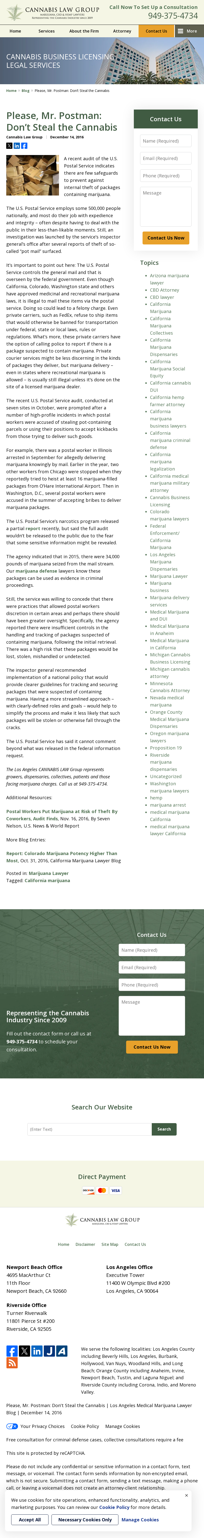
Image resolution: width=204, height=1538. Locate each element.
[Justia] (49, 1351)
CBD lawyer (162, 297)
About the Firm (84, 31)
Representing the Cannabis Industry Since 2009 (47, 1016)
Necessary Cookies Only (85, 1520)
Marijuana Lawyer (49, 873)
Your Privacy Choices (43, 1426)
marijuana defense (36, 571)
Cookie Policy (85, 1426)
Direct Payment (102, 1176)
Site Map (110, 1244)
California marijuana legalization (162, 461)
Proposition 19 (166, 748)
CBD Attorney (164, 290)
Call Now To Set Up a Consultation (153, 7)
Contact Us (156, 31)
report (33, 528)
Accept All (30, 1520)
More (192, 31)
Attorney (122, 31)
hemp (156, 798)
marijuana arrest (168, 805)
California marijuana (47, 880)
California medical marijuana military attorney (170, 483)
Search (164, 1129)
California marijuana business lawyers (168, 418)
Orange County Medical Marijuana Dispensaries (169, 719)
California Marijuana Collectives (161, 325)
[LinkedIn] (37, 1351)
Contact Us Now (166, 238)
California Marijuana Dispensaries (164, 347)
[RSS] (12, 1363)
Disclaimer (85, 1244)
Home (15, 31)
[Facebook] (12, 1351)
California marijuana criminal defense (170, 440)
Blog (26, 90)
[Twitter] (24, 1351)
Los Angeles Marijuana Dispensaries (164, 562)
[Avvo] (61, 1351)
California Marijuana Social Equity (167, 368)
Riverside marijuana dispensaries (163, 762)
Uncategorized (166, 776)
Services (47, 31)
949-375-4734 (173, 15)
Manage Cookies (122, 1426)
